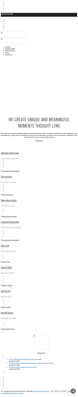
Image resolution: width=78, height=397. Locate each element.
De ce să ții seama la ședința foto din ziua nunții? (25, 359)
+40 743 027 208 (7, 14)
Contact (8, 10)
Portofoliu (9, 6)
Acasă (7, 3)
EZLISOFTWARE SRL (41, 391)
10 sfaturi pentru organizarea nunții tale (22, 367)
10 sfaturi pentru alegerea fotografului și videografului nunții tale (31, 363)
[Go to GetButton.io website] (73, 395)
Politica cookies (17, 393)
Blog (6, 8)
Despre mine (10, 4)
